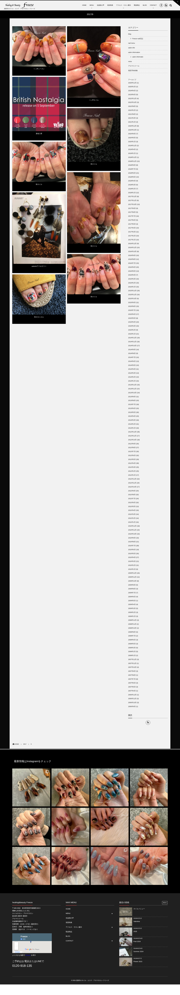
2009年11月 (132, 577)
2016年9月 (132, 255)
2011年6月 (132, 502)
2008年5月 (132, 644)
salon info (131, 48)
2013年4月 (132, 416)
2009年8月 (132, 589)
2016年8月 (132, 259)
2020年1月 (132, 142)
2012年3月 (132, 467)
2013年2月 (132, 424)
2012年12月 (132, 432)
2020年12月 (132, 126)
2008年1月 (132, 655)
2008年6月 (132, 640)
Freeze (28, 955)
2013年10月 (132, 393)
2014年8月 (132, 353)
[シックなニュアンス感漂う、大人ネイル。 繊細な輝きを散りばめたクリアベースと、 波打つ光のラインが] (149, 866)
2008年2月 (132, 651)
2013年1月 (132, 428)
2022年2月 (132, 110)
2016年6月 (132, 267)
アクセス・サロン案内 (123, 5)
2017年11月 (132, 200)
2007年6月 (132, 683)
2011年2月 (132, 518)
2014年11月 (132, 342)
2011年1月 (132, 522)
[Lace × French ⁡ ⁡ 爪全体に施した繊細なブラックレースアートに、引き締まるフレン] (31, 827)
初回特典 (110, 5)
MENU (92, 5)
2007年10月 (132, 667)
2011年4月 (132, 510)
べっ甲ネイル (94, 100)
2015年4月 (132, 322)
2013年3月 (132, 420)
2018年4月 (132, 181)
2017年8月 (132, 212)
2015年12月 (132, 291)
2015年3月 (132, 326)
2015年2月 (132, 330)
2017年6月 (132, 220)
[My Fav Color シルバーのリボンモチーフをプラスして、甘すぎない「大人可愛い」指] (110, 787)
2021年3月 (132, 118)
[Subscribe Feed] (166, 5)
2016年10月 (132, 251)
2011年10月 (132, 487)
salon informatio (137, 57)
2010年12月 (132, 526)
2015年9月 (132, 302)
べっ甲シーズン (39, 69)
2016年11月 (132, 247)
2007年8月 (132, 675)
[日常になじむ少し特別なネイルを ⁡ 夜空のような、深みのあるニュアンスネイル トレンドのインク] (31, 866)
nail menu (131, 43)
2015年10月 (132, 298)
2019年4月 (132, 149)
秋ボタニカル (39, 317)
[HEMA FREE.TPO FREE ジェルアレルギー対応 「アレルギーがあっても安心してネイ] (149, 787)
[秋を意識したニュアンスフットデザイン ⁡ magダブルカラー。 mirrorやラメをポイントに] (110, 827)
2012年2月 (132, 471)
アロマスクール (133, 66)
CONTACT (153, 5)
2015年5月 (132, 318)
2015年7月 (132, 310)
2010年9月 (132, 538)
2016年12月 (132, 243)
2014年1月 (132, 381)
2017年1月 (132, 240)
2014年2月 (132, 377)
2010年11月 (132, 530)
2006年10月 (132, 702)
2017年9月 (132, 208)
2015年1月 (132, 334)
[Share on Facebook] (161, 5)
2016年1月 (132, 287)
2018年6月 (132, 173)
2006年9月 (132, 706)
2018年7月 (132, 169)
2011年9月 (132, 491)
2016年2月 (132, 283)
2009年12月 (132, 573)
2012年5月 (132, 459)
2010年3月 (132, 561)
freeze (117, 30)
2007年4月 (132, 691)
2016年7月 (132, 263)
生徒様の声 (100, 5)
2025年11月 (132, 83)
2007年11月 (132, 663)
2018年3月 (132, 185)
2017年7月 (132, 216)
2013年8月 (132, 400)
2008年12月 (132, 620)
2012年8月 (132, 447)
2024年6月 (132, 91)
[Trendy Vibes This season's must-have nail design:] (70, 787)
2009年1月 (132, 616)
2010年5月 (132, 553)
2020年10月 (132, 130)
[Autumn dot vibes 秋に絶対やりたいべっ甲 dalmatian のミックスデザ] (31, 787)
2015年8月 (132, 306)
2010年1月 (132, 569)
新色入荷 (39, 133)
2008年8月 (132, 632)
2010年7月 (132, 546)
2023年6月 (132, 94)
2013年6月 (132, 408)
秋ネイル (94, 164)
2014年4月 (132, 369)
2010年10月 (132, 534)
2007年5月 (132, 687)
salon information (134, 52)
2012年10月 (132, 440)
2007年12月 (132, 659)
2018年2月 (132, 189)
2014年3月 (132, 373)
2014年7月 (132, 357)
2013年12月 (132, 385)
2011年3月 (132, 514)
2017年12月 (132, 196)
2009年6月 (132, 597)
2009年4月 (132, 604)
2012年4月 (132, 463)
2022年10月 (132, 102)
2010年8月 (132, 542)
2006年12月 (132, 695)
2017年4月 (132, 228)
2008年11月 (132, 624)
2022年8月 (132, 106)
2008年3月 (132, 648)
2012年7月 (132, 451)
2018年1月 (132, 193)
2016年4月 (132, 275)
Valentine (136, 921)
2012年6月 (132, 455)
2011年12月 (132, 479)
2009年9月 (132, 585)
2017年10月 (132, 204)
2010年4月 (132, 557)
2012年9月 (132, 444)
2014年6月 (132, 361)
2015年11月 (132, 294)
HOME (84, 5)
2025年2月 (132, 87)
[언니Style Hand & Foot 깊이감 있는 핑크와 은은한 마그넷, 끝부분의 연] (70, 827)
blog (70, 110)
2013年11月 (132, 389)
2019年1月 (132, 153)
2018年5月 (132, 177)
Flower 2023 (137, 961)
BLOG (145, 5)
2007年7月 (132, 679)
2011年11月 (132, 483)
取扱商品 (137, 5)
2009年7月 (132, 593)
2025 (135, 931)
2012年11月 (132, 436)
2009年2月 (132, 612)
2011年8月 (132, 495)
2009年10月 (132, 581)
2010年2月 (132, 565)
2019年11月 (132, 145)
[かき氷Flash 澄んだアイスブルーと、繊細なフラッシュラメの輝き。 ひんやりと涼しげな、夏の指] (110, 866)
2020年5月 (132, 138)
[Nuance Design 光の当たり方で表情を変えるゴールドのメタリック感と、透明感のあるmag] (149, 827)
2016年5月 (132, 271)
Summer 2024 (138, 951)
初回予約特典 (133, 70)
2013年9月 (132, 397)
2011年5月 (132, 506)
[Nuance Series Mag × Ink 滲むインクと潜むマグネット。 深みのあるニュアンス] (70, 866)
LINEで (40, 961)
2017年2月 (132, 236)
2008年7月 (132, 636)
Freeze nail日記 (73, 28)
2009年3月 (132, 608)
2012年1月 (132, 475)
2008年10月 (132, 628)
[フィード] (148, 722)
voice (130, 61)
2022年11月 (132, 98)
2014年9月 (132, 349)
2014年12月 (132, 338)
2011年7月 (132, 498)
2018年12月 (132, 157)
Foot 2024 (137, 941)
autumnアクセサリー (39, 266)
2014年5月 (132, 365)
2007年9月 (132, 671)
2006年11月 (132, 699)
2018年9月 (132, 165)
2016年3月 (132, 279)
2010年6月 (132, 550)
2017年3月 (132, 232)
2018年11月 (132, 161)
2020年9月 (132, 134)
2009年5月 (132, 601)
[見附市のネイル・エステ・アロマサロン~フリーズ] (19, 5)
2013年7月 (132, 404)
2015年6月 (132, 314)
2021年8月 (132, 114)
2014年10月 (132, 346)
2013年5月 (132, 412)
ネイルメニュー (139, 909)
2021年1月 (132, 122)
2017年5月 (132, 224)
